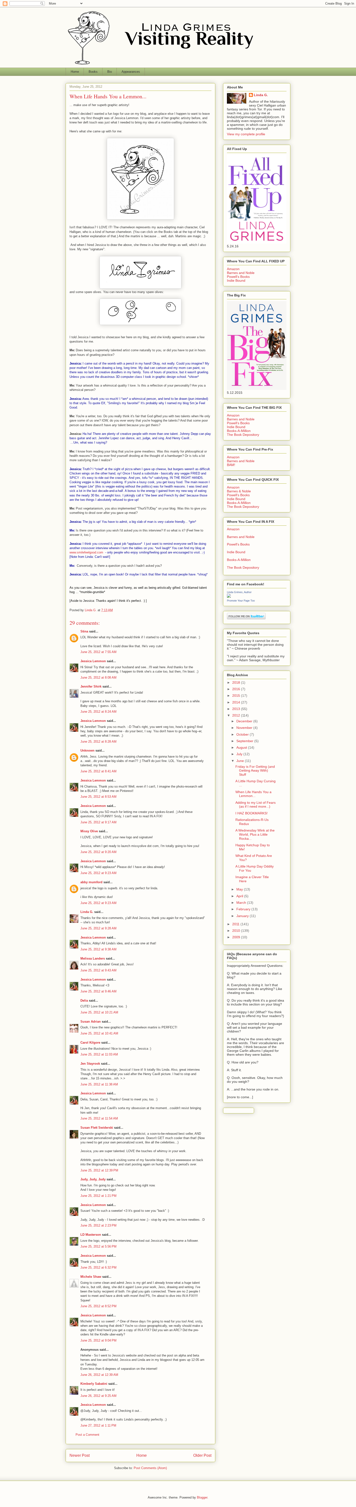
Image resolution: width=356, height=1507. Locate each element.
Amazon (233, 269)
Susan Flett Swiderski (96, 1127)
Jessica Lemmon (93, 661)
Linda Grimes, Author (239, 592)
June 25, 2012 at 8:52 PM (98, 1306)
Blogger (202, 1497)
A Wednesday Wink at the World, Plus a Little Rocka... (255, 834)
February (243, 909)
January (243, 916)
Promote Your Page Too (241, 600)
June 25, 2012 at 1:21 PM (98, 1196)
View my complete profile (246, 134)
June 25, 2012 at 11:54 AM (99, 1118)
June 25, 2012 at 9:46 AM (98, 991)
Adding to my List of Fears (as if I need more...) (255, 805)
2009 (236, 937)
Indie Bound (236, 280)
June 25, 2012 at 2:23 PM (98, 1225)
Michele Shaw (90, 1276)
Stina (84, 631)
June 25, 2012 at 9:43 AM (98, 970)
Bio (109, 71)
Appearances (131, 71)
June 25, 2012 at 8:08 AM (98, 677)
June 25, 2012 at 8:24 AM (98, 711)
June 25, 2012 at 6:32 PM (98, 1267)
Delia (84, 1000)
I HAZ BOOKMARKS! (251, 813)
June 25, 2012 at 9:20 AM (98, 852)
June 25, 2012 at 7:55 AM (98, 652)
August (242, 747)
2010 (236, 931)
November (244, 728)
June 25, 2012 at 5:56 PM (98, 1246)
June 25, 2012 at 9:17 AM (98, 822)
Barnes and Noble (241, 273)
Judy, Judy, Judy (93, 1179)
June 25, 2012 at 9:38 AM (98, 949)
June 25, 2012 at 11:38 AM (99, 1084)
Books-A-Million (239, 431)
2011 (236, 924)
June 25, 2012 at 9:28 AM (98, 928)
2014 (236, 702)
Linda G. (86, 912)
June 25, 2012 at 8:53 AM (98, 796)
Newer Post (80, 1455)
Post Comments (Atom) (150, 1468)
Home (75, 71)
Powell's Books (238, 277)
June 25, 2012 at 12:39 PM (99, 1170)
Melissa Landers (92, 958)
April (240, 896)
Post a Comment (87, 1434)
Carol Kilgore (90, 1042)
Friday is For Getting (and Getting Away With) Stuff (255, 771)
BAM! (231, 465)
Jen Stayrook (90, 1063)
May (240, 889)
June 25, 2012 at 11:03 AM (99, 1054)
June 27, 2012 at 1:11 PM (98, 1425)
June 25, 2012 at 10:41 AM (99, 1033)
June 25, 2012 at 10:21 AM (99, 1012)
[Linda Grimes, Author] (229, 596)
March (241, 902)
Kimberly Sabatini (93, 1383)
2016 (236, 689)
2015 (236, 695)
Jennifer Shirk (90, 686)
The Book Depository (243, 435)
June (240, 761)
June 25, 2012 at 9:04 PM (98, 1340)
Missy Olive (89, 831)
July (239, 754)
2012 (236, 715)
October (243, 734)
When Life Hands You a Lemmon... (253, 794)
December (244, 721)
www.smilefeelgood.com (86, 552)
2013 (236, 709)
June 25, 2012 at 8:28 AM (98, 741)
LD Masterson (90, 1234)
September (245, 741)
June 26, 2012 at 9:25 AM (98, 1396)
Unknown (87, 750)
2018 (236, 682)
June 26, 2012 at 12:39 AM (99, 1375)
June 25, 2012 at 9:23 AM (98, 873)
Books (93, 71)
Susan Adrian (90, 1021)
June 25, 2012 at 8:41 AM (98, 771)
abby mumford (91, 882)
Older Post (202, 1455)
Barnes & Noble (239, 491)
